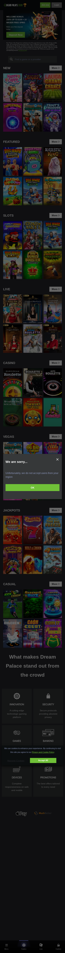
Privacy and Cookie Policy (43, 752)
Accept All (43, 760)
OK (32, 487)
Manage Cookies (15, 760)
